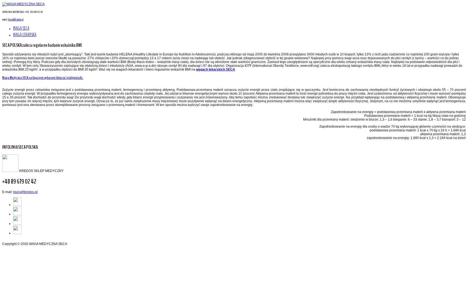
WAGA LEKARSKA (24, 34)
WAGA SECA (21, 28)
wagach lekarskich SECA (215, 69)
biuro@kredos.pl (16, 19)
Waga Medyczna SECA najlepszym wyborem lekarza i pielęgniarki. (42, 77)
